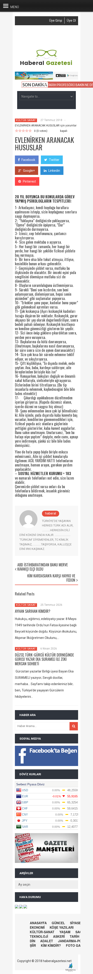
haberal (50, 513)
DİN (32, 941)
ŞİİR (33, 945)
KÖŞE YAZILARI (62, 927)
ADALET (46, 941)
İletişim (46, 40)
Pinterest (29, 181)
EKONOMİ (37, 927)
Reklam (30, 40)
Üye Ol (71, 20)
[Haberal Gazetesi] (46, 64)
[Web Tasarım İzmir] (71, 971)
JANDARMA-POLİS (72, 941)
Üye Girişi (55, 20)
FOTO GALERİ (77, 945)
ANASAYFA (38, 923)
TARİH (74, 936)
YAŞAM (64, 932)
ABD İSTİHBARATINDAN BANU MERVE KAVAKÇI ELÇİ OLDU (42, 567)
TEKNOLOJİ (39, 936)
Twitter (54, 160)
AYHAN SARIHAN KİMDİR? (32, 611)
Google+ (29, 170)
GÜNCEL (58, 923)
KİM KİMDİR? (51, 945)
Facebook (28, 160)
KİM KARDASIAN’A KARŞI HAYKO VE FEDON (51, 578)
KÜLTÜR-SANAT (26, 120)
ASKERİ (59, 936)
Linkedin (54, 170)
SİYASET (76, 923)
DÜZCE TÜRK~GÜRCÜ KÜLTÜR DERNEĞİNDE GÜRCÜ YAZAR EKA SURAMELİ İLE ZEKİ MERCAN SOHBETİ (44, 659)
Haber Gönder (53, 32)
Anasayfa (32, 32)
